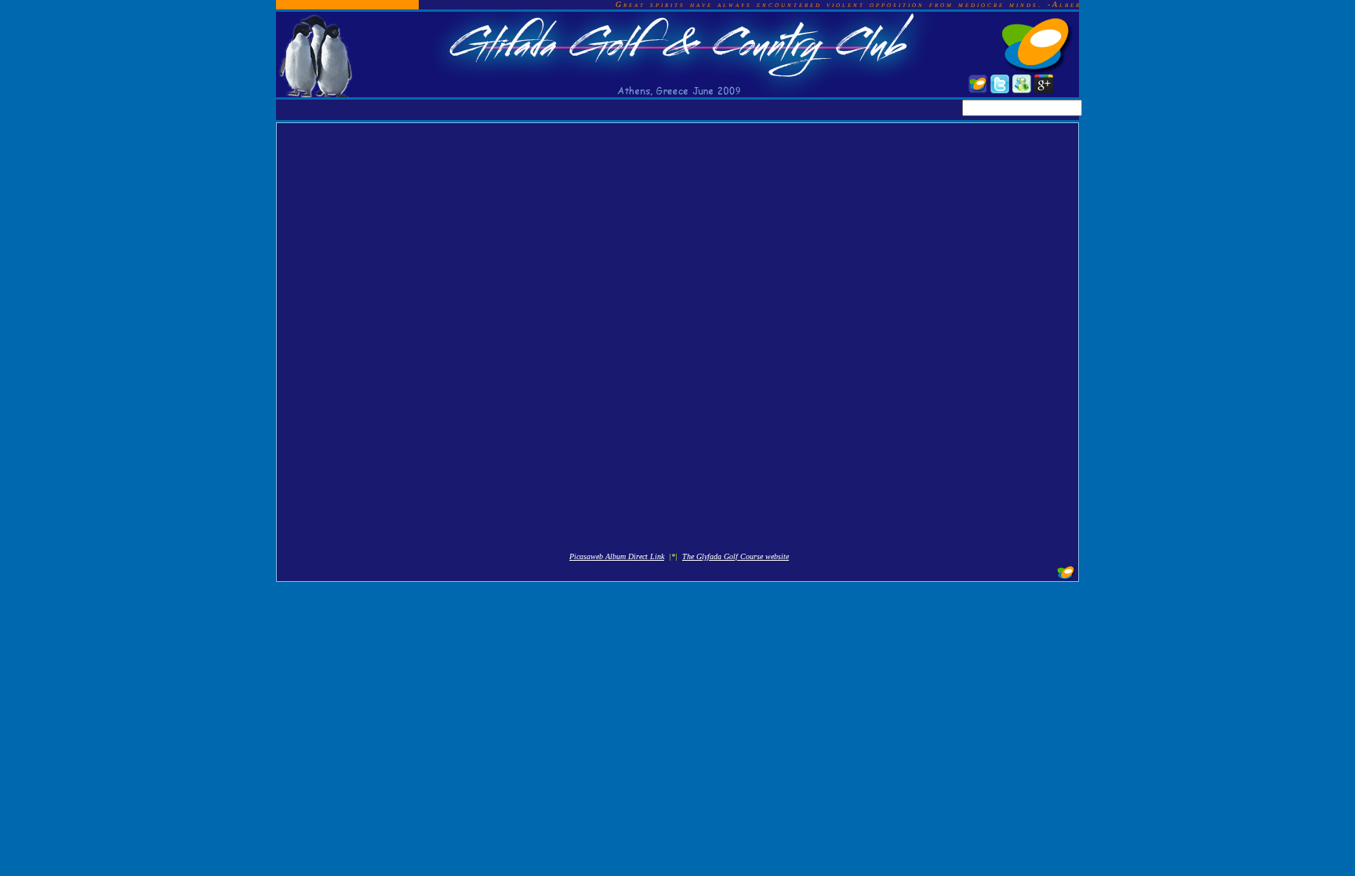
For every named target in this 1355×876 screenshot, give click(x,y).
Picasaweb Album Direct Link (616, 556)
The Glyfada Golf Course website (735, 556)
